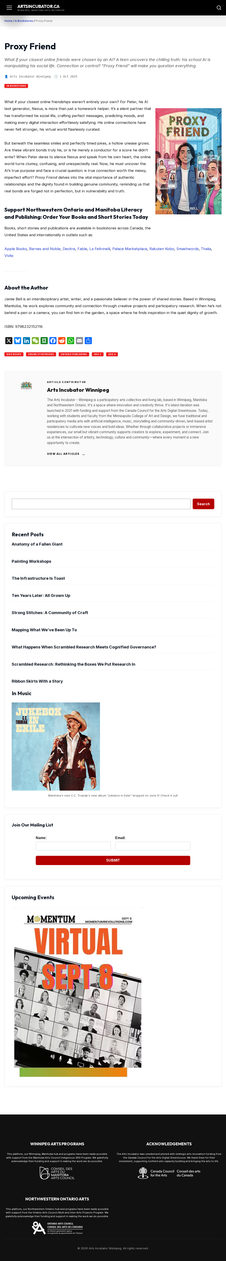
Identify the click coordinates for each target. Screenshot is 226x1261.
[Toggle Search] (219, 7)
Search (203, 504)
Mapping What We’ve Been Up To (44, 629)
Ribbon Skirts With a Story (37, 681)
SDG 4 (112, 354)
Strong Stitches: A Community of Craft (50, 612)
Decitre (69, 249)
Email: (120, 838)
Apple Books (15, 249)
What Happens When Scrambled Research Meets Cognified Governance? (84, 646)
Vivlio (8, 255)
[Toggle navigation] (9, 8)
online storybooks (41, 354)
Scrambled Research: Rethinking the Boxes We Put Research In (73, 664)
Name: (41, 838)
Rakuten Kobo (161, 249)
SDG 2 (97, 354)
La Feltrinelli (99, 249)
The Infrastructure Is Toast (38, 578)
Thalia (206, 249)
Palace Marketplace (129, 249)
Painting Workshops (31, 561)
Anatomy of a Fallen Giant (37, 544)
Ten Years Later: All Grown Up (41, 595)
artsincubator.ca (38, 6)
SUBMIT (113, 860)
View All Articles (66, 454)
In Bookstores (24, 20)
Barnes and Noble (44, 249)
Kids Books (14, 354)
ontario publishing (74, 354)
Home (8, 20)
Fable (82, 249)
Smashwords (187, 249)
